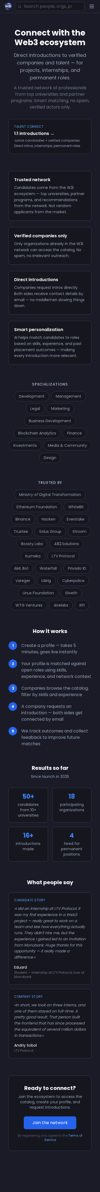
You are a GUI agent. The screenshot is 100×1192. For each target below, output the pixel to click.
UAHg (46, 580)
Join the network (50, 1123)
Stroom (79, 531)
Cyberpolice (73, 580)
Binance (22, 519)
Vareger (22, 580)
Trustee (21, 531)
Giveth (71, 593)
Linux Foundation (38, 593)
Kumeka (33, 556)
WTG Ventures (28, 605)
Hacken (48, 519)
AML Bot (21, 568)
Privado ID (77, 568)
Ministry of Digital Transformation (50, 494)
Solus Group (50, 531)
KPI (82, 605)
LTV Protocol (63, 556)
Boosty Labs (32, 543)
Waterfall (48, 568)
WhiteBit (76, 507)
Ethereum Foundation (37, 507)
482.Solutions (66, 543)
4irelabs (61, 605)
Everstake (76, 519)
